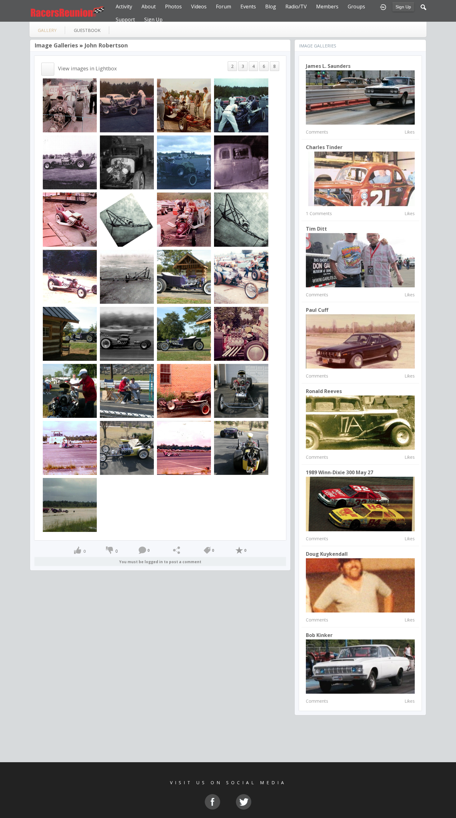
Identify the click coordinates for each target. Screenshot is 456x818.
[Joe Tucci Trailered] (184, 390)
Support (125, 19)
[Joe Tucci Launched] (184, 447)
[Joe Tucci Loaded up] (127, 105)
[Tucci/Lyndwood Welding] (241, 276)
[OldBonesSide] (127, 447)
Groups (356, 6)
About (148, 6)
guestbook (87, 30)
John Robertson (106, 45)
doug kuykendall (327, 553)
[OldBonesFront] (241, 390)
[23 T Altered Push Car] (184, 276)
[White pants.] (241, 105)
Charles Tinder (324, 147)
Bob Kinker (319, 635)
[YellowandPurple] (241, 447)
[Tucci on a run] (127, 333)
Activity (124, 6)
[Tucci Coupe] (127, 162)
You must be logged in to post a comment (160, 561)
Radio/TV (296, 6)
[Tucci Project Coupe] (241, 333)
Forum (223, 6)
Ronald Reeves (324, 391)
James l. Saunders (328, 66)
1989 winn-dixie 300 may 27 (339, 472)
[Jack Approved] (70, 390)
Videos (199, 6)
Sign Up (403, 6)
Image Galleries (56, 45)
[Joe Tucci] (70, 105)
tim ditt (316, 228)
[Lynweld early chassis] (127, 219)
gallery (47, 30)
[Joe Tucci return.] (70, 504)
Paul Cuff (317, 310)
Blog (270, 6)
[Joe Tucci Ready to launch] (70, 447)
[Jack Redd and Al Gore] (127, 390)
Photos (173, 6)
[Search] (423, 6)
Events (248, 6)
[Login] (383, 6)
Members (327, 6)
